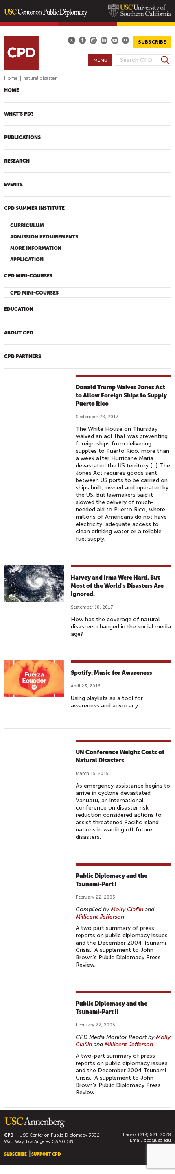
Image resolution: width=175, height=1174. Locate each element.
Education (18, 309)
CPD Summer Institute (34, 208)
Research (17, 161)
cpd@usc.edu (157, 1140)
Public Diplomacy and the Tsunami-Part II (111, 1007)
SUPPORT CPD (46, 1154)
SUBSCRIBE (152, 42)
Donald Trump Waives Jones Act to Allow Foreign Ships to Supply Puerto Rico (121, 395)
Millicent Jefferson (100, 916)
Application (27, 259)
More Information (35, 248)
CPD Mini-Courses (28, 276)
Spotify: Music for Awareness (111, 673)
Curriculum (27, 225)
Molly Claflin (127, 909)
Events (13, 185)
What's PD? (18, 114)
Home (11, 78)
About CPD (18, 333)
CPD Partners (22, 356)
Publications (22, 137)
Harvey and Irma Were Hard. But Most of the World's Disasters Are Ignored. (117, 585)
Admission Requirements (44, 237)
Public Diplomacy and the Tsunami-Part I (111, 880)
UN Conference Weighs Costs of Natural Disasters (120, 756)
